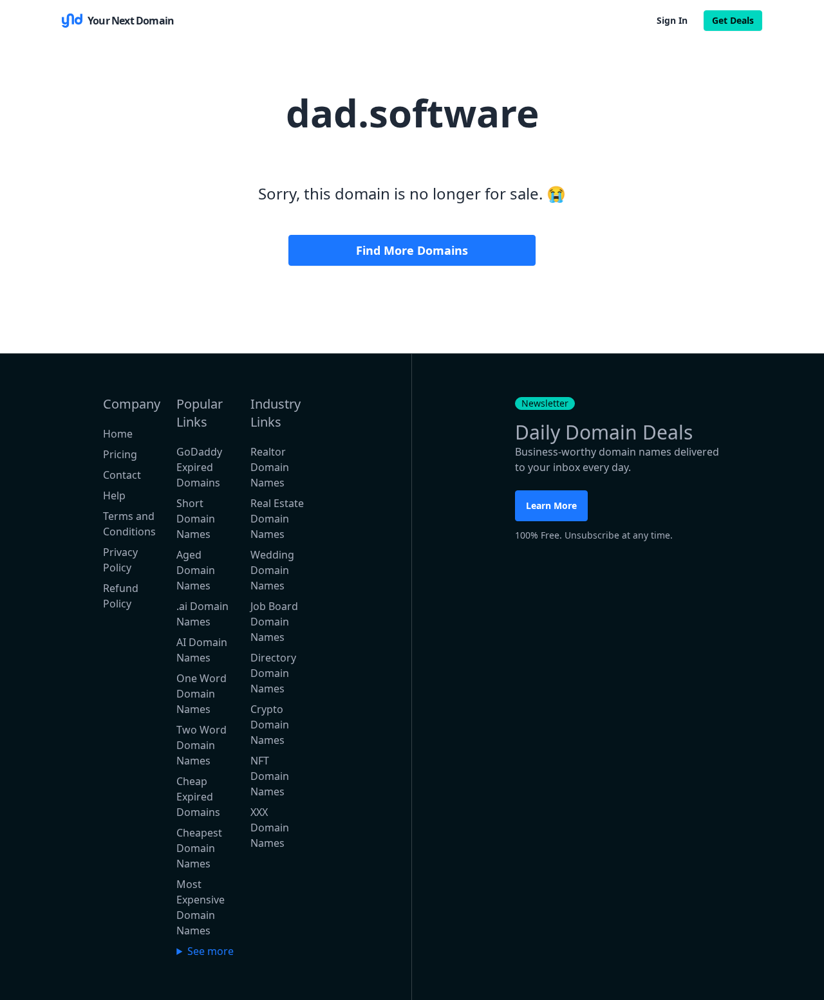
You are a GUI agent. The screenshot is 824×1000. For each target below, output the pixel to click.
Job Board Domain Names (274, 621)
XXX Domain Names (269, 827)
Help (114, 495)
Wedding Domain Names (272, 570)
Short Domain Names (195, 518)
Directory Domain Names (273, 673)
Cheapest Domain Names (199, 848)
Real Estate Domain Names (277, 518)
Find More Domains (412, 250)
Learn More (551, 505)
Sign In (672, 20)
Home (118, 434)
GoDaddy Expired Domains (199, 467)
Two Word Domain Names (201, 745)
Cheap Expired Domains (198, 796)
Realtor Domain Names (269, 467)
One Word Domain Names (201, 693)
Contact (122, 475)
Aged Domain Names (195, 570)
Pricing (120, 454)
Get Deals (733, 20)
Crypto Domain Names (269, 724)
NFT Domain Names (269, 776)
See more (210, 951)
